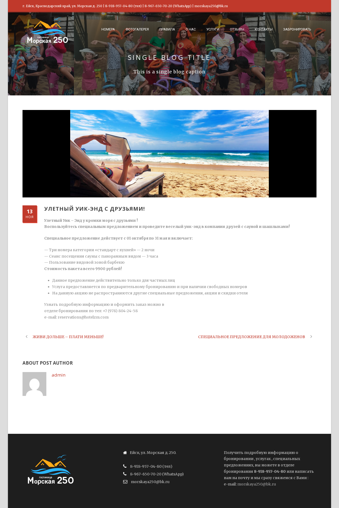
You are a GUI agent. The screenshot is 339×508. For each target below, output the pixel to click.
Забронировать (297, 29)
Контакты (264, 29)
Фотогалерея (137, 29)
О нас (191, 29)
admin (58, 375)
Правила (167, 29)
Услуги (212, 29)
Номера (108, 29)
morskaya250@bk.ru (256, 484)
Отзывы (237, 29)
